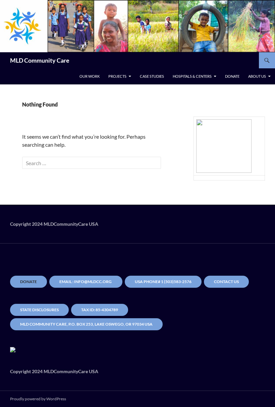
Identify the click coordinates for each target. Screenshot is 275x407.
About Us (257, 76)
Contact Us (226, 281)
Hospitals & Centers (192, 76)
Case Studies (152, 76)
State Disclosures (39, 309)
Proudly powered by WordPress (38, 398)
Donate (232, 76)
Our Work (89, 76)
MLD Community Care (39, 60)
